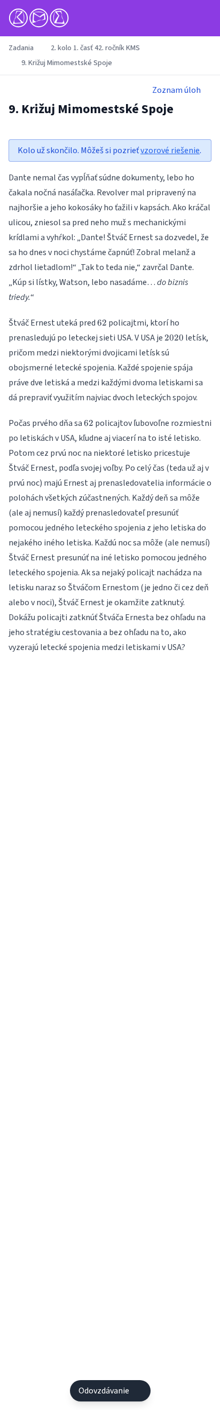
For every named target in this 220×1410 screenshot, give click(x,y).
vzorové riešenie (170, 150)
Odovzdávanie (103, 1391)
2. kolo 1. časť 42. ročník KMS (95, 48)
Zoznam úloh (176, 90)
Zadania (21, 48)
